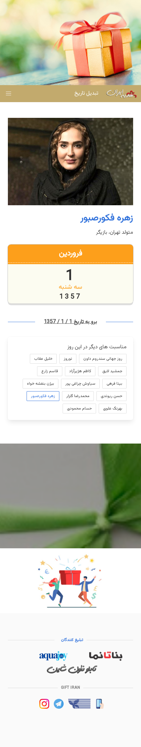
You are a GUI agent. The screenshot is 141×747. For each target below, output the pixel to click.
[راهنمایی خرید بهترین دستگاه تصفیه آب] (53, 660)
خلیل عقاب (43, 359)
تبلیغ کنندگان (72, 640)
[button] (8, 93)
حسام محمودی (79, 408)
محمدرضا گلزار (78, 396)
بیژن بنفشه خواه (40, 384)
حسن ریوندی (111, 396)
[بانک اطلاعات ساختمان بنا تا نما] (105, 660)
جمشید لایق (112, 371)
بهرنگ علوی (112, 408)
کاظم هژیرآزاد (80, 371)
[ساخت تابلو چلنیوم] (72, 672)
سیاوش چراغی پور (80, 384)
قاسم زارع (49, 371)
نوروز (68, 359)
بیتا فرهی (114, 384)
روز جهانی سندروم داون (102, 359)
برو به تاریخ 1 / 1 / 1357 (70, 322)
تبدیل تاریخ (86, 93)
